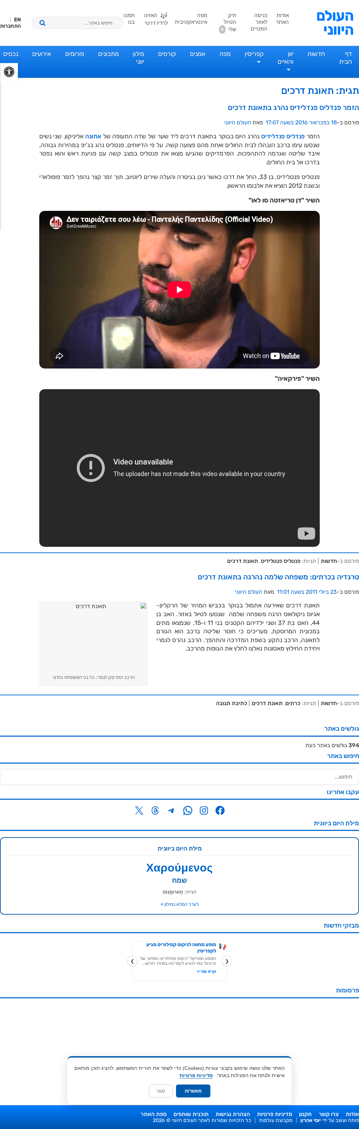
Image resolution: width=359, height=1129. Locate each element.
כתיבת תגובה (231, 703)
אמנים (197, 54)
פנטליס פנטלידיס (280, 561)
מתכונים (108, 54)
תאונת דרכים (242, 561)
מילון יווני (138, 58)
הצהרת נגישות (233, 1114)
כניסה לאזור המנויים (259, 22)
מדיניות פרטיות (274, 1114)
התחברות (10, 26)
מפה (225, 54)
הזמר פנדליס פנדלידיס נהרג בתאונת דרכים (293, 107)
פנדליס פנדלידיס (283, 136)
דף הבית (345, 58)
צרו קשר (329, 1114)
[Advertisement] (179, 1053)
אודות (352, 1114)
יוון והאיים (285, 58)
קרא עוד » (206, 971)
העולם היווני (335, 23)
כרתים (292, 703)
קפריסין (254, 54)
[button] (9, 73)
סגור (160, 1091)
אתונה (93, 136)
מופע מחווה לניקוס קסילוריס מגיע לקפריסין (181, 948)
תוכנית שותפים (191, 1114)
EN (17, 19)
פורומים (74, 54)
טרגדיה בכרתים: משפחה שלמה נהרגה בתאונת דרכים (278, 577)
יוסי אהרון (310, 1120)
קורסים (167, 54)
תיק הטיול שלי (228, 22)
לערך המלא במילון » (180, 904)
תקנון (305, 1114)
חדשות (316, 54)
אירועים (41, 54)
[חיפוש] (42, 23)
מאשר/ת (193, 1091)
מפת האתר (154, 1114)
